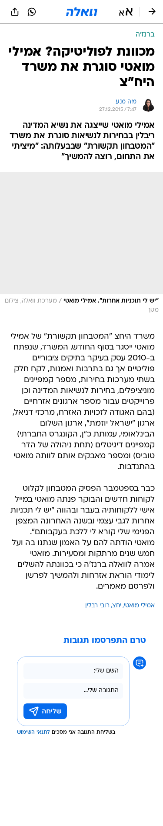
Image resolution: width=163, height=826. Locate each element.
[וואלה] (81, 11)
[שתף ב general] (15, 12)
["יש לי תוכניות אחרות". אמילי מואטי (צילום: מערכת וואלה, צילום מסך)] (81, 245)
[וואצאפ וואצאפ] (31, 11)
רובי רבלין (97, 606)
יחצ (116, 606)
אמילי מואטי (139, 606)
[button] (126, 12)
